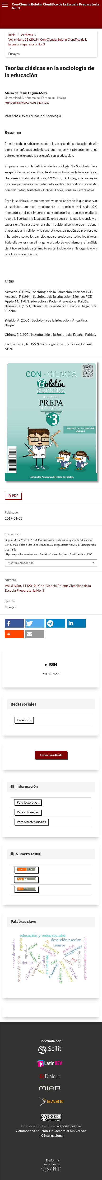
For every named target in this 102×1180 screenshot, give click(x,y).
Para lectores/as (28, 802)
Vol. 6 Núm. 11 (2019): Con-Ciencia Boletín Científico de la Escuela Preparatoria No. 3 (48, 42)
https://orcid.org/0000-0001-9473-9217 (27, 102)
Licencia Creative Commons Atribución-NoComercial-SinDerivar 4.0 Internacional (51, 1130)
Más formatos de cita (20, 563)
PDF (14, 495)
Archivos (27, 35)
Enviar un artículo (51, 755)
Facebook (24, 720)
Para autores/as (27, 812)
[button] (14, 623)
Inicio (11, 35)
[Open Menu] (4, 5)
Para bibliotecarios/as (31, 822)
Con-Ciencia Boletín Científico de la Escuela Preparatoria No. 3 (55, 6)
